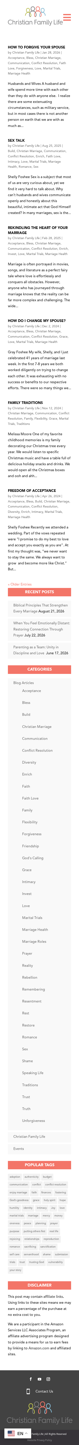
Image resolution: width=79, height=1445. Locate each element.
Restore (28, 1025)
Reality (27, 966)
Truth (26, 1109)
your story (15, 1270)
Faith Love (53, 156)
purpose (14, 1231)
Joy (53, 1208)
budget (47, 1177)
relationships (31, 1239)
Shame (27, 1061)
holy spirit (49, 1200)
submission (61, 1254)
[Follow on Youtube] (39, 1379)
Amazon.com (39, 1348)
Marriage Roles (34, 942)
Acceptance (16, 58)
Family (28, 418)
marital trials (17, 1215)
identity (27, 1208)
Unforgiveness (33, 1121)
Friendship (30, 846)
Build (11, 151)
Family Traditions (25, 403)
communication (19, 1184)
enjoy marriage (18, 1192)
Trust (26, 1097)
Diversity (14, 511)
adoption (15, 1177)
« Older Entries (20, 584)
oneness (15, 1223)
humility (14, 1208)
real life (54, 1231)
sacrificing (30, 1247)
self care (15, 1254)
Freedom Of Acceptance (32, 491)
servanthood (31, 1254)
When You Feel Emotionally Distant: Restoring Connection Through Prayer (41, 629)
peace (27, 1223)
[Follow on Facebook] (30, 1379)
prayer (54, 1223)
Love (38, 68)
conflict (36, 1184)
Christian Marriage (48, 58)
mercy (46, 1215)
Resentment (31, 1001)
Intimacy (13, 161)
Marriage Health (19, 73)
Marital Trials (51, 68)
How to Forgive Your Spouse (36, 47)
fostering (60, 1192)
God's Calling (32, 858)
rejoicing (15, 1239)
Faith (26, 787)
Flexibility (40, 418)
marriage (33, 1215)
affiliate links (53, 1297)
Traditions (23, 424)
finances (46, 1192)
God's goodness (19, 1200)
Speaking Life (32, 1073)
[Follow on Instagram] (48, 1379)
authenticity (32, 1177)
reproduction (51, 1239)
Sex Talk (16, 141)
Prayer (27, 954)
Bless (29, 58)
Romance (25, 166)
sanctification (48, 1247)
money (58, 1215)
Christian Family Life (26, 52)
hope (63, 1200)
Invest (12, 254)
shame (47, 1254)
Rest (25, 1013)
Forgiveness (24, 68)
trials (12, 1262)
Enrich (40, 156)
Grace (63, 336)
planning (41, 1223)
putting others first (34, 1231)
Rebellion (29, 978)
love (62, 1208)
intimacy (42, 1208)
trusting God (36, 1262)
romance (15, 1247)
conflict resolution (55, 1184)
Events (18, 1149)
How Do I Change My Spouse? (37, 321)
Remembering (33, 989)
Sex (35, 166)
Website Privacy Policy (39, 1440)
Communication (19, 63)
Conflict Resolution (44, 63)
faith (34, 1192)
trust (22, 1262)
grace (36, 1200)
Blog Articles (23, 683)
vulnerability (55, 1262)
